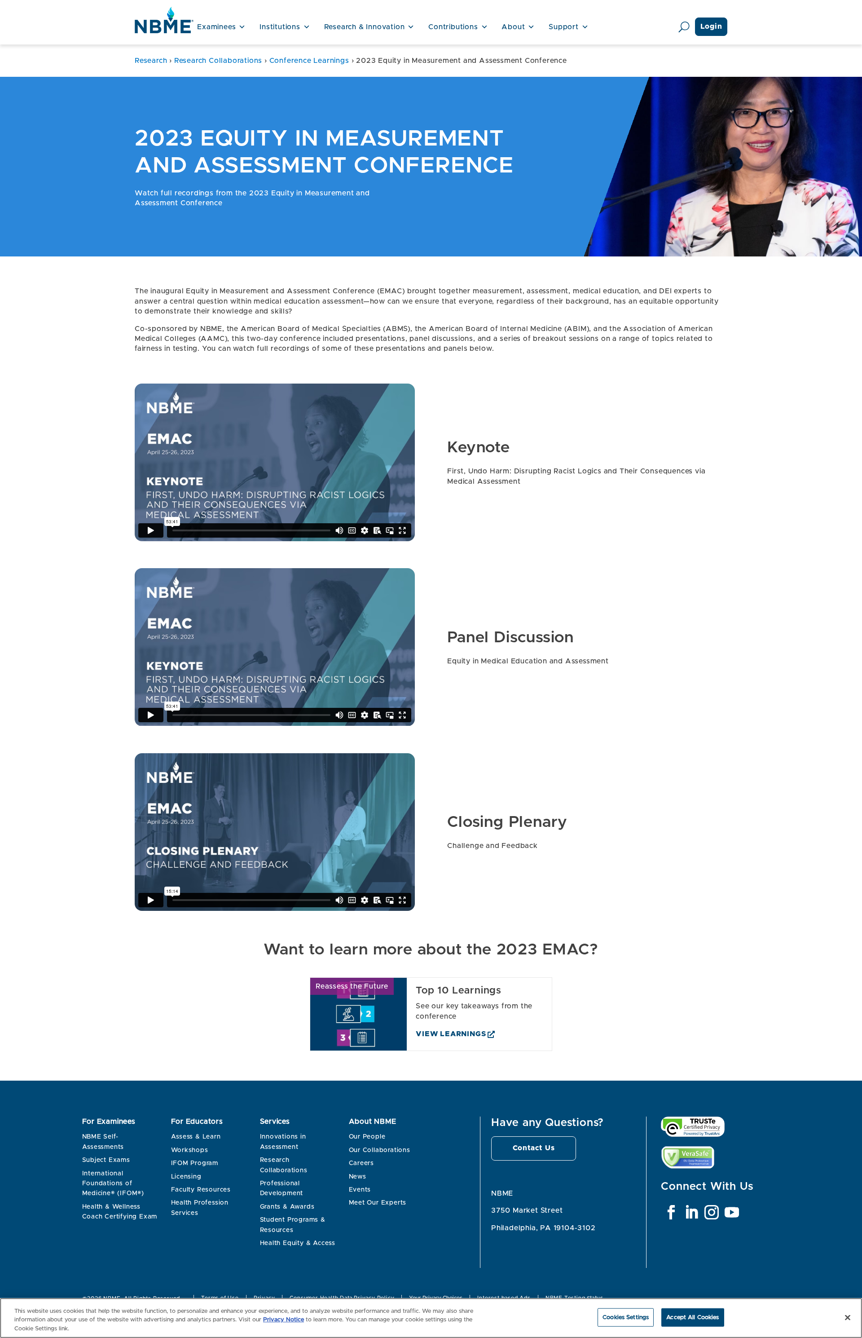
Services (275, 1121)
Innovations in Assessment (283, 1142)
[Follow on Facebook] (671, 1212)
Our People (367, 1137)
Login (711, 26)
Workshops (189, 1150)
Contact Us (534, 1148)
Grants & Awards (287, 1207)
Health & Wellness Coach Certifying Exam (120, 1212)
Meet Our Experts (378, 1203)
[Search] (684, 26)
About (513, 27)
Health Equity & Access (298, 1243)
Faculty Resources (201, 1190)
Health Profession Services (200, 1208)
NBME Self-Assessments (103, 1142)
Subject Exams (106, 1160)
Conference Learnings (309, 60)
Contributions (453, 27)
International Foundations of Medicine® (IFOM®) (113, 1183)
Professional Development (281, 1188)
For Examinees (109, 1121)
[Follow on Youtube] (731, 1212)
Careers (361, 1163)
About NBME (372, 1121)
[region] (431, 1318)
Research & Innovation (364, 27)
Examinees (216, 27)
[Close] (848, 1317)
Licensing (186, 1177)
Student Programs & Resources (292, 1225)
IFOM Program (195, 1163)
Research (151, 60)
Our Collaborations (379, 1150)
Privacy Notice (283, 1320)
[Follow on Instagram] (711, 1212)
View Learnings (451, 1034)
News (357, 1177)
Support (564, 27)
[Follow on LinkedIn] (691, 1212)
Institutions (279, 27)
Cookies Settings (626, 1317)
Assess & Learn (196, 1137)
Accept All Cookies (692, 1317)
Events (360, 1190)
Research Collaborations (218, 60)
